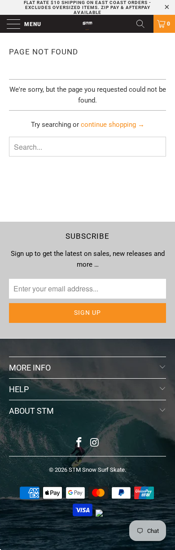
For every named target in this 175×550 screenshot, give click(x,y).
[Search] (144, 24)
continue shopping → (112, 125)
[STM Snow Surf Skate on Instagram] (95, 443)
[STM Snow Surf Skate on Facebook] (79, 443)
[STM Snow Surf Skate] (87, 24)
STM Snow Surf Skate (97, 469)
